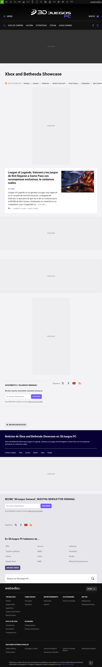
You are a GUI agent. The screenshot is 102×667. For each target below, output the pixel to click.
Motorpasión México (89, 648)
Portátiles (73, 551)
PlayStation (86, 83)
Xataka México (11, 648)
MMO (39, 551)
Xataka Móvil (10, 604)
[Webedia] (12, 588)
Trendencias (10, 625)
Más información (67, 664)
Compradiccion (11, 632)
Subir (89, 589)
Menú (9, 16)
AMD (39, 561)
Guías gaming (65, 25)
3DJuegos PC (51, 13)
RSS (80, 383)
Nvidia (50, 453)
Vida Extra (28, 604)
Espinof (46, 604)
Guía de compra (15, 25)
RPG (20, 453)
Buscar (93, 578)
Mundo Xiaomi (11, 615)
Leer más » (42, 205)
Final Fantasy (73, 83)
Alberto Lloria (19, 209)
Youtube (74, 383)
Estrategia (41, 25)
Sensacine (47, 601)
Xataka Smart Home (13, 612)
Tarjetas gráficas (13, 551)
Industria (72, 546)
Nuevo (92, 16)
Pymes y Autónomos (32, 629)
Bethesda (45, 83)
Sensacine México (50, 648)
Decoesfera (10, 629)
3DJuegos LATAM (31, 648)
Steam (53, 25)
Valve (43, 453)
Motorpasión (86, 601)
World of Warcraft (58, 83)
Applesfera (9, 608)
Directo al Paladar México (69, 649)
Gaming (26, 83)
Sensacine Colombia (51, 652)
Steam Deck (11, 561)
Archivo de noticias (17, 425)
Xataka (8, 601)
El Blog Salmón (30, 625)
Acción (29, 25)
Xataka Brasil (10, 652)
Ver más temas (12, 568)
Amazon (36, 83)
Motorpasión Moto (88, 604)
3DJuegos (28, 601)
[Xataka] (2, 2)
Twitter (97, 25)
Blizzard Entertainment (78, 561)
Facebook (93, 25)
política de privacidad (35, 402)
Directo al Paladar (69, 601)
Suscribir (36, 396)
